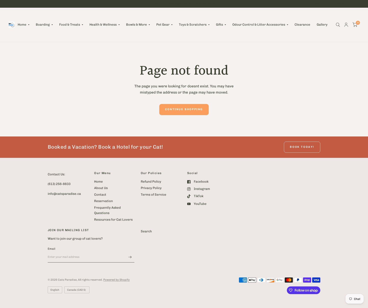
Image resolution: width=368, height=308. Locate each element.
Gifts (219, 24)
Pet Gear (163, 24)
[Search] (338, 25)
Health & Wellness (103, 24)
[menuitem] (23, 25)
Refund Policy (151, 181)
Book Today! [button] (302, 146)
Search (146, 231)
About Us (101, 188)
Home (22, 24)
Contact (100, 195)
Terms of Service (153, 195)
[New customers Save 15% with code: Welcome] (184, 4)
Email (51, 248)
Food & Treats (69, 24)
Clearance (302, 24)
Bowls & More (136, 24)
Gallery (322, 24)
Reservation (103, 201)
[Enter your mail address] (130, 257)
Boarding (43, 24)
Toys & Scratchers (193, 24)
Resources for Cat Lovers (113, 219)
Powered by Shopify (116, 279)
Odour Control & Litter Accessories (258, 24)
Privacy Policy (151, 188)
